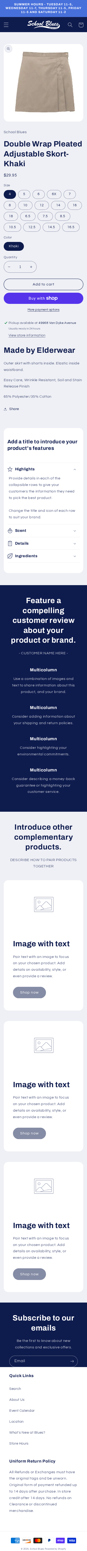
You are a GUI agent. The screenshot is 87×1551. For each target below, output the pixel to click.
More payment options (44, 309)
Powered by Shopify (55, 1549)
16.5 (70, 227)
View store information (27, 335)
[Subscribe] (72, 1361)
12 (42, 205)
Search (15, 1389)
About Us (17, 1400)
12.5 (31, 227)
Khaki (14, 246)
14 (58, 205)
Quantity (10, 257)
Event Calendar (22, 1410)
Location (16, 1421)
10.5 (12, 227)
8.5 (62, 216)
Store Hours (19, 1443)
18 (11, 216)
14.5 (51, 227)
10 (25, 205)
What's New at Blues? (27, 1432)
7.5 (45, 216)
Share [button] (14, 409)
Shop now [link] (29, 992)
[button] (6, 25)
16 (75, 205)
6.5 (27, 216)
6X (54, 194)
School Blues (37, 1549)
